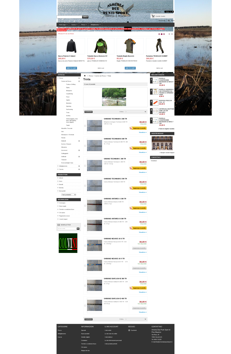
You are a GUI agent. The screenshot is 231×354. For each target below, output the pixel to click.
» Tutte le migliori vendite (166, 128)
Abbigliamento (93, 25)
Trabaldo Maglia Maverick (96, 56)
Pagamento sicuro (64, 216)
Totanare (64, 159)
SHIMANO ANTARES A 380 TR (115, 199)
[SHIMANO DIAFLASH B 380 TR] (94, 285)
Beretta (61, 187)
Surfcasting (69, 109)
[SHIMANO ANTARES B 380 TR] (94, 225)
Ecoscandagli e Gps (67, 163)
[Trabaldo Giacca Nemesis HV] (71, 53)
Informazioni (63, 199)
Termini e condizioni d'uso (66, 209)
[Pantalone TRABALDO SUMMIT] (130, 53)
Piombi (63, 137)
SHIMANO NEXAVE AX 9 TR (114, 259)
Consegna (62, 203)
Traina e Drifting (70, 84)
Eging (67, 87)
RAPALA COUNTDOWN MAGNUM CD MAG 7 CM (166, 122)
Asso (60, 181)
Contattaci (154, 160)
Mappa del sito (157, 12)
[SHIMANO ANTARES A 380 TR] (94, 205)
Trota (67, 112)
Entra (172, 20)
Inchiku (68, 115)
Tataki (68, 125)
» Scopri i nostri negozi (167, 152)
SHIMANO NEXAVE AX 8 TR (114, 239)
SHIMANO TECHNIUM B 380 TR (115, 139)
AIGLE (61, 178)
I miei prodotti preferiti (111, 343)
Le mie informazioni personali (113, 340)
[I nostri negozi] (162, 149)
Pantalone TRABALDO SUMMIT (127, 56)
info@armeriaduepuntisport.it (164, 342)
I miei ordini (108, 330)
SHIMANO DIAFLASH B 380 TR (115, 279)
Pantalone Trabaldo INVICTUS (156, 56)
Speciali (83, 330)
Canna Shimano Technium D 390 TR (114, 182)
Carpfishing (69, 93)
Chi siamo (62, 212)
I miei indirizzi (108, 337)
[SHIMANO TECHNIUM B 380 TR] (94, 145)
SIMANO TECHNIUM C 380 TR (115, 159)
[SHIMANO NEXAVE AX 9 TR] (94, 265)
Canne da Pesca (66, 81)
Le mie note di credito (111, 333)
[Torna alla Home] (84, 76)
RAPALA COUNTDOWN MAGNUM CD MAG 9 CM (166, 82)
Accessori (64, 150)
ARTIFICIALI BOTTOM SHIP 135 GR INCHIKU (166, 111)
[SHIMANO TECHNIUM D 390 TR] (94, 185)
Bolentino (68, 103)
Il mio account (111, 327)
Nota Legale (62, 206)
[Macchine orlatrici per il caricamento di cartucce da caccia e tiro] (68, 252)
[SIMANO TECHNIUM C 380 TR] (94, 165)
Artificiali (63, 156)
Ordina (121, 111)
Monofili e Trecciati (66, 128)
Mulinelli (63, 141)
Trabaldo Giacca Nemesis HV (68, 56)
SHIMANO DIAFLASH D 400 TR (115, 298)
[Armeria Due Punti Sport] (115, 9)
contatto (148, 12)
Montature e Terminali (67, 134)
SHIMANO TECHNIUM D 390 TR (115, 179)
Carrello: (160, 16)
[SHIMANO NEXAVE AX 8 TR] (94, 245)
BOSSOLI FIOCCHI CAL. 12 (165, 102)
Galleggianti (64, 153)
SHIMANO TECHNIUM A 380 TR (115, 119)
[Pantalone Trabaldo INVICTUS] (159, 53)
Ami (62, 131)
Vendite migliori (85, 337)
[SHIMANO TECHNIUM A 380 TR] (94, 125)
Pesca (82, 25)
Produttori (62, 175)
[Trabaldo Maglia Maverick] (100, 53)
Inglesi (68, 100)
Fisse (67, 97)
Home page (61, 25)
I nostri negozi (63, 219)
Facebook (134, 330)
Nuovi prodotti (85, 333)
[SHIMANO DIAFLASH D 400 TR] (94, 305)
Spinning (68, 106)
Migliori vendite (157, 75)
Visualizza (142, 132)
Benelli (61, 184)
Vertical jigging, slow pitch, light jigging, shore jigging (72, 120)
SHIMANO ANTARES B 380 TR (115, 219)
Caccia (72, 25)
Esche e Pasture (66, 144)
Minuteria (64, 147)
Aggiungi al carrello (139, 128)
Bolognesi (69, 90)
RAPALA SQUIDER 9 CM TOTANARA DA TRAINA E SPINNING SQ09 (166, 93)
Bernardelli (62, 191)
